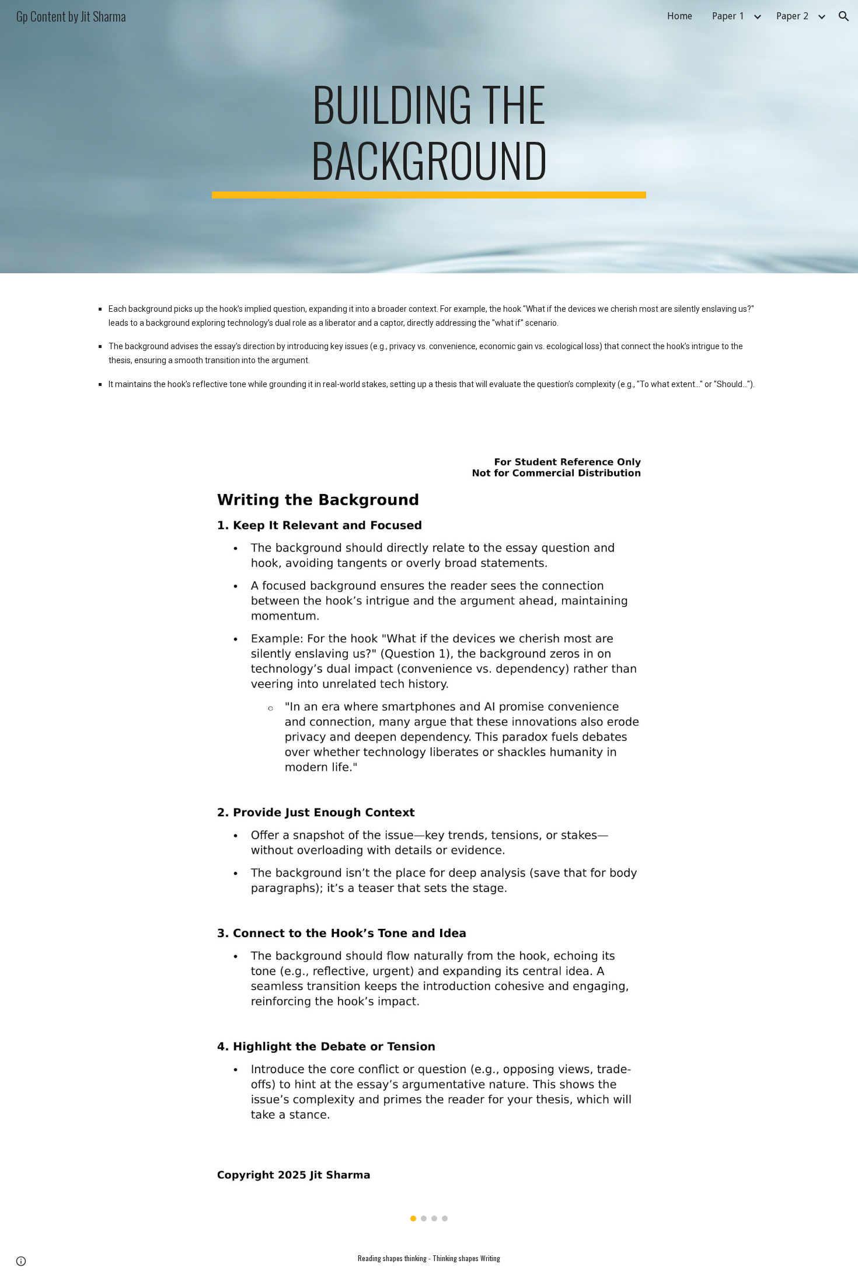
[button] (844, 16)
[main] (429, 136)
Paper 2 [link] (792, 16)
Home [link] (679, 16)
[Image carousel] (428, 832)
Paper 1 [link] (728, 16)
